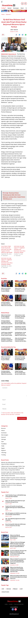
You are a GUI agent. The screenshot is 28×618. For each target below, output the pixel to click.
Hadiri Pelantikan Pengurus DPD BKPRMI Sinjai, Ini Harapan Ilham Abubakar (15, 495)
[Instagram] (15, 609)
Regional (3, 450)
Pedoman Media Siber (19, 604)
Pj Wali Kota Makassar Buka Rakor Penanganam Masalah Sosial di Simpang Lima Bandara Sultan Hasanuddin (7, 340)
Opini (2, 441)
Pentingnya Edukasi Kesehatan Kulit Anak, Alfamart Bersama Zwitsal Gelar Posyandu (7, 304)
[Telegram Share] (22, 35)
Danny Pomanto (5, 592)
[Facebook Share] (16, 35)
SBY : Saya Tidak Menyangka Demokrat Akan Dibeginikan (15, 519)
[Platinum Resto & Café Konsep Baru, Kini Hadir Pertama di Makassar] (21, 283)
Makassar (15, 589)
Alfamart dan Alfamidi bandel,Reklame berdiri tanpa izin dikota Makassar (17, 537)
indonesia (9, 589)
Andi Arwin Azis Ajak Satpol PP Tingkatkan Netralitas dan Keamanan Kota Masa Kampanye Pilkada (19, 249)
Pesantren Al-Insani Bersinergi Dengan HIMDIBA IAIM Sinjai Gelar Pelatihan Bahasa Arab (15, 508)
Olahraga (3, 439)
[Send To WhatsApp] (25, 35)
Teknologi (3, 452)
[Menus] (2, 1)
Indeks (6, 604)
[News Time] (8, 5)
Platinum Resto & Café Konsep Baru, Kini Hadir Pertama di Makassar (20, 290)
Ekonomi (3, 428)
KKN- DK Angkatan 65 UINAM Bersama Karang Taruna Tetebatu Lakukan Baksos (15, 514)
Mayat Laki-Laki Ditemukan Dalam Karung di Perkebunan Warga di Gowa (15, 501)
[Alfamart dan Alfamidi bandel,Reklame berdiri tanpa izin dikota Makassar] (5, 537)
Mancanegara (4, 435)
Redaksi (11, 604)
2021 (3, 589)
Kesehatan (4, 432)
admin (11, 29)
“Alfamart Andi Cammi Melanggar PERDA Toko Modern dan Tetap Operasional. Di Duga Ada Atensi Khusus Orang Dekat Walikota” (13, 468)
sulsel (21, 589)
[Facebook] (13, 609)
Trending (3, 455)
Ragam (3, 448)
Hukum (3, 430)
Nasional (16, 29)
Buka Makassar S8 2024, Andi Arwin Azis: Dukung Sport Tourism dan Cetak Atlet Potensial (20, 328)
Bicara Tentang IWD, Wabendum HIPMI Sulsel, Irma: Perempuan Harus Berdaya (15, 525)
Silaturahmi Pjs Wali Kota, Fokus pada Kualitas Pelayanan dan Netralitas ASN (20, 340)
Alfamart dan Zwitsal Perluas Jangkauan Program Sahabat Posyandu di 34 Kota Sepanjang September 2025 (6, 290)
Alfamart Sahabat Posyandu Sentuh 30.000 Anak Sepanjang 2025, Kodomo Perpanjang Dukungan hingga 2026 (13, 479)
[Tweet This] (19, 35)
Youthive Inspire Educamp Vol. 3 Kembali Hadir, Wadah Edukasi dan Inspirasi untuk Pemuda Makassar (7, 328)
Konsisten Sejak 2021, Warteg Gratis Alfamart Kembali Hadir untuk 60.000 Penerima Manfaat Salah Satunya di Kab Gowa (13, 473)
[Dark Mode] (22, 3)
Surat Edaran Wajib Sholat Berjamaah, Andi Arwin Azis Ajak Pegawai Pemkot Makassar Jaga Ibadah (6, 249)
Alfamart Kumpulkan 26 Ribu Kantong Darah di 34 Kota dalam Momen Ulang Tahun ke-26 (18, 577)
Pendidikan (4, 443)
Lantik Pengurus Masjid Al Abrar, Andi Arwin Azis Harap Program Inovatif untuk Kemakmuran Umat (7, 334)
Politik (2, 446)
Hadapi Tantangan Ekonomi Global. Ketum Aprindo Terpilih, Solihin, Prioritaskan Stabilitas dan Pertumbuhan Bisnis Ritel (21, 304)
